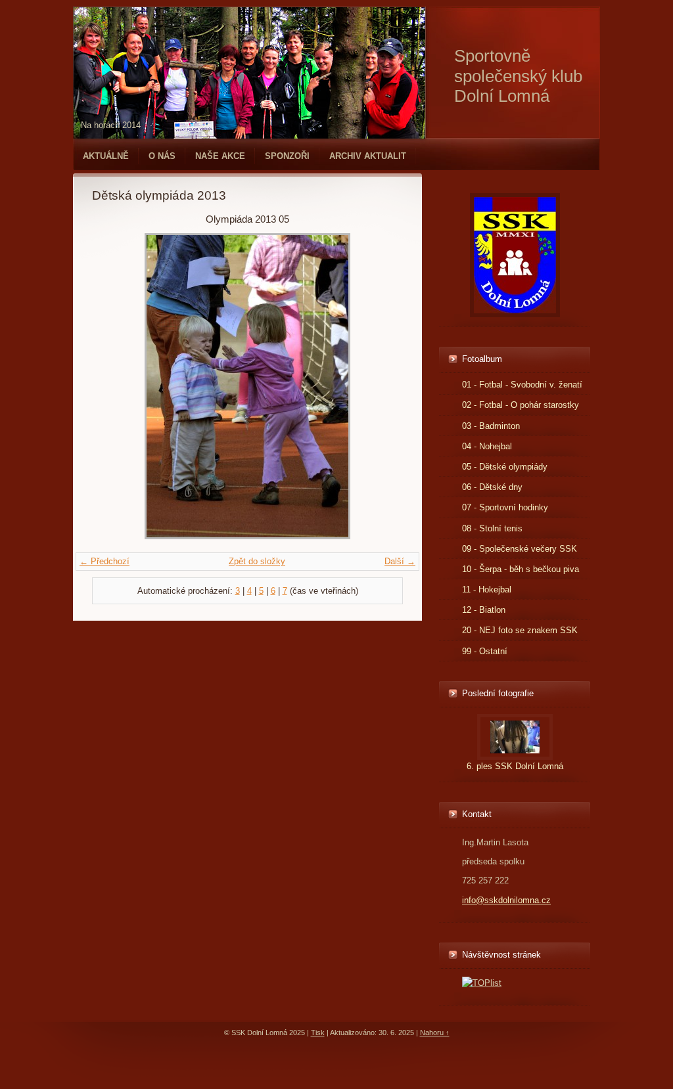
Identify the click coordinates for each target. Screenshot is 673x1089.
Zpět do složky (257, 561)
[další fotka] (381, 386)
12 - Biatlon (483, 610)
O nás (162, 156)
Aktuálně (106, 156)
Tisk (318, 1032)
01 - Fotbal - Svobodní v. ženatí (522, 384)
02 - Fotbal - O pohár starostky (520, 405)
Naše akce (220, 156)
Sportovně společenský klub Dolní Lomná (518, 76)
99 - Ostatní (484, 651)
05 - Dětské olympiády (504, 467)
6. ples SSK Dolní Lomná (515, 766)
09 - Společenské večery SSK (519, 549)
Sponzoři (287, 156)
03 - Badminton (491, 426)
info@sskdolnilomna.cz (506, 900)
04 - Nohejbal (487, 446)
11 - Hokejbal (486, 589)
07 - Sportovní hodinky (505, 507)
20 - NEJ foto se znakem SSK (520, 630)
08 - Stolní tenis (492, 528)
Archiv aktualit (367, 156)
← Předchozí (104, 561)
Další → (399, 561)
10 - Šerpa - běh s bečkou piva (520, 569)
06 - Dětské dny (492, 487)
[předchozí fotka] (113, 386)
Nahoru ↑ (435, 1032)
